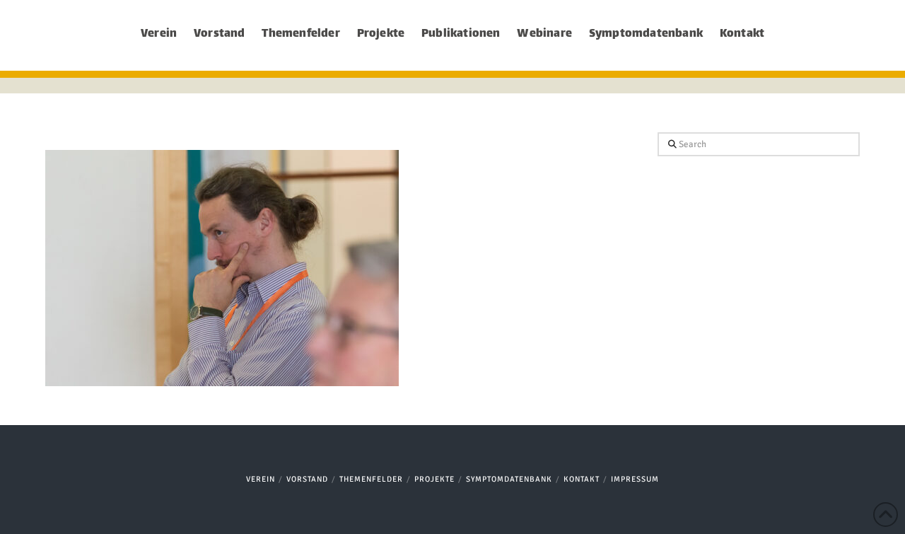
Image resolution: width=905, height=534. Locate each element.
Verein (260, 479)
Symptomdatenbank (509, 479)
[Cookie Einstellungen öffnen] (31, 515)
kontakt (582, 479)
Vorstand (307, 479)
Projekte (434, 479)
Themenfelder (371, 479)
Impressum (635, 479)
